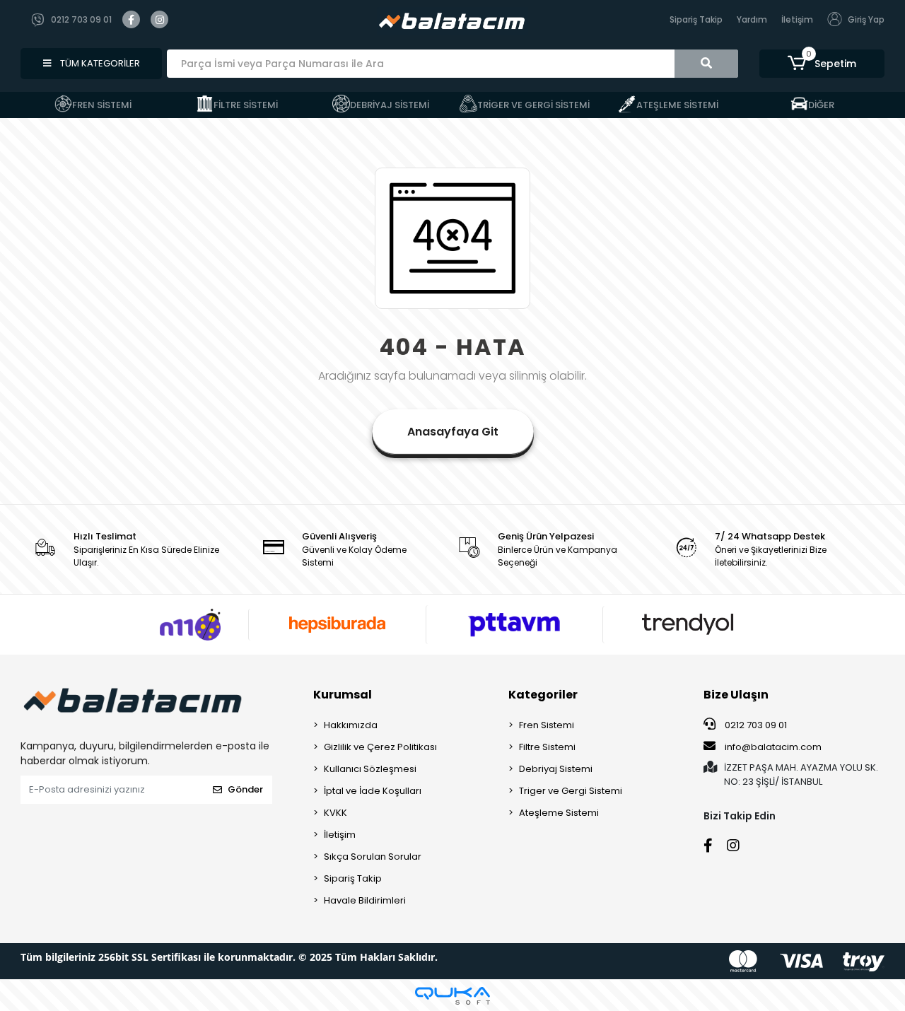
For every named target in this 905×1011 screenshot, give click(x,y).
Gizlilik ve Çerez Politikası (380, 747)
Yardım (752, 19)
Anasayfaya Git (452, 431)
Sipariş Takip (696, 19)
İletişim (797, 19)
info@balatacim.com (773, 747)
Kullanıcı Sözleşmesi (370, 769)
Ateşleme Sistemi (559, 812)
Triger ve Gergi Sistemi (570, 790)
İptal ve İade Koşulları (372, 790)
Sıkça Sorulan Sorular (372, 856)
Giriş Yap (866, 19)
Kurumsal (342, 694)
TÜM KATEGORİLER (99, 63)
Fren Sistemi (546, 725)
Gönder (245, 789)
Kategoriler (543, 694)
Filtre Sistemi (547, 747)
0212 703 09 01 (755, 725)
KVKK (335, 812)
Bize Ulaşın (736, 694)
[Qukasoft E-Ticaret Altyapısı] (452, 996)
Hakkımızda (351, 725)
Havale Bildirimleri (365, 900)
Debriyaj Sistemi (555, 769)
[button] (821, 63)
